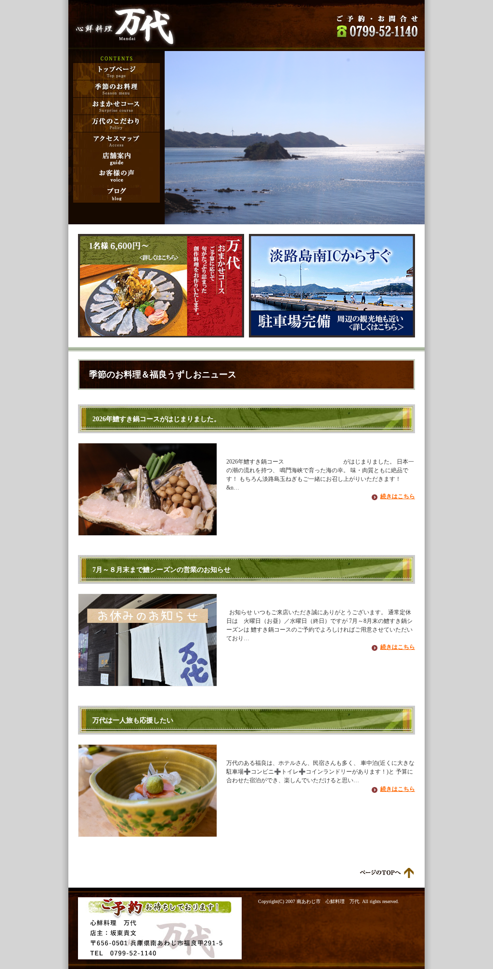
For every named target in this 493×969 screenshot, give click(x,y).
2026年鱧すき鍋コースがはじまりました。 (156, 419)
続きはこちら (397, 496)
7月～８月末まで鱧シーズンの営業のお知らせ (161, 569)
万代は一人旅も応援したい (132, 720)
